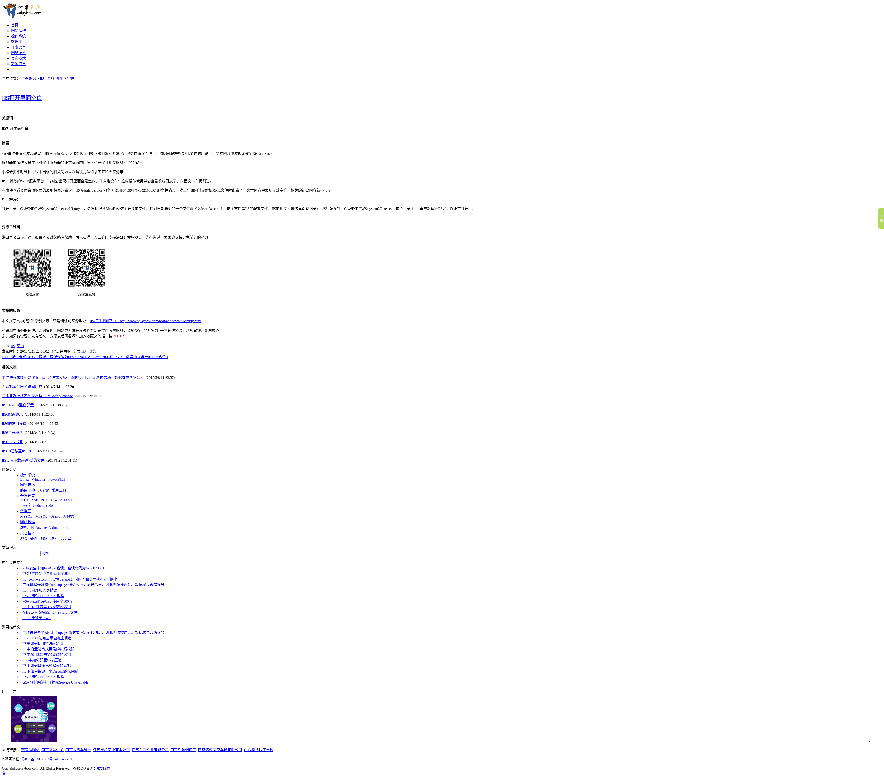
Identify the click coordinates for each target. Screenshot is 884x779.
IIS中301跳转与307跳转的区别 (46, 607)
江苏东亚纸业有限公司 (150, 750)
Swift (49, 505)
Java (53, 500)
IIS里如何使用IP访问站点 (42, 644)
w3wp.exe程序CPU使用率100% (47, 601)
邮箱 (44, 538)
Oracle (55, 516)
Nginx (53, 527)
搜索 (46, 553)
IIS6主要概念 (12, 433)
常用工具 (59, 490)
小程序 (25, 505)
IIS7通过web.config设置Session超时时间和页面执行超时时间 (70, 579)
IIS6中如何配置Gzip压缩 (41, 660)
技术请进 (18, 69)
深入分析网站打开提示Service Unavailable (55, 682)
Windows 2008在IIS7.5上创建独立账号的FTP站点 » (127, 357)
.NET (24, 500)
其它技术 (18, 58)
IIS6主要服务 (12, 442)
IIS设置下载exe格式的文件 (23, 460)
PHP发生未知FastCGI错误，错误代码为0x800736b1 (63, 568)
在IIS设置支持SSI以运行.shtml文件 (50, 612)
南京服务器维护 (78, 750)
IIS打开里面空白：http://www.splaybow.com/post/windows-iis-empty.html (145, 321)
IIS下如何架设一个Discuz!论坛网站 (50, 671)
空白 (20, 346)
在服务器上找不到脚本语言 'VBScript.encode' (37, 396)
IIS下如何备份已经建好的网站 (46, 666)
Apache (41, 527)
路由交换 (27, 490)
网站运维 (18, 31)
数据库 (16, 42)
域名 (54, 538)
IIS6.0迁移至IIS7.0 (16, 451)
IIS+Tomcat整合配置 (18, 405)
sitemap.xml (63, 759)
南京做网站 (30, 750)
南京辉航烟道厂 (183, 750)
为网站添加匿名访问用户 (22, 387)
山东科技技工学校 (258, 750)
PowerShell (56, 479)
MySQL (41, 516)
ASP (34, 500)
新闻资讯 (18, 64)
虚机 (24, 527)
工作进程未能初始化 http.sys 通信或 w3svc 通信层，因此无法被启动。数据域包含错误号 (73, 377)
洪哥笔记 (28, 78)
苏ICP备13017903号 (37, 759)
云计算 (66, 538)
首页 (14, 25)
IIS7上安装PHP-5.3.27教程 (43, 596)
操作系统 (18, 36)
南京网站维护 (52, 750)
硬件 (34, 538)
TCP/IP (43, 490)
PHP (44, 500)
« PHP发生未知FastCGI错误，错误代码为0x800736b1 (44, 357)
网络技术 (18, 53)
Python (38, 505)
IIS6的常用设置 (14, 423)
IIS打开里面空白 (61, 78)
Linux (24, 479)
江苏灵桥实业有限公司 (111, 750)
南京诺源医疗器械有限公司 (220, 750)
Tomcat (65, 527)
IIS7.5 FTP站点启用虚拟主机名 (47, 574)
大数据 (68, 516)
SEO (23, 538)
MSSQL (26, 516)
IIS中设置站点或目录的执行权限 (48, 649)
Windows (39, 479)
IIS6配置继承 (12, 414)
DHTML (66, 500)
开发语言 (18, 47)
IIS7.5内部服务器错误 (39, 590)
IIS (42, 78)
